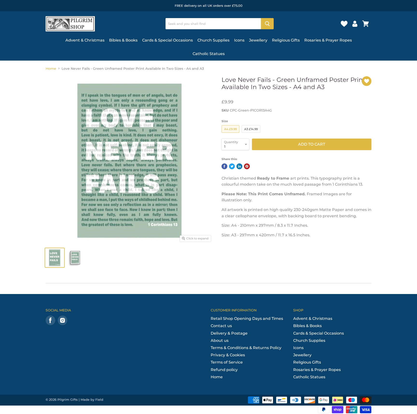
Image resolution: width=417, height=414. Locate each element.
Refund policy (224, 369)
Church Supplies (213, 40)
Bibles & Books (123, 40)
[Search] (267, 23)
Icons (239, 40)
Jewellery (258, 40)
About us (220, 340)
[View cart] (365, 23)
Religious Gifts (286, 40)
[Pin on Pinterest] (247, 166)
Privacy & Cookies (228, 355)
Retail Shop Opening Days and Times (247, 318)
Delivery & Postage (229, 333)
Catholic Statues (209, 53)
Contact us (221, 325)
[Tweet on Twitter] (232, 166)
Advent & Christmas (84, 40)
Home (51, 68)
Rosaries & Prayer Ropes (328, 40)
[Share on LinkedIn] (239, 166)
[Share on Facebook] (224, 166)
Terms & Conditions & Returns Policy (246, 347)
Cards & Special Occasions (167, 40)
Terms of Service (227, 362)
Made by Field (92, 399)
